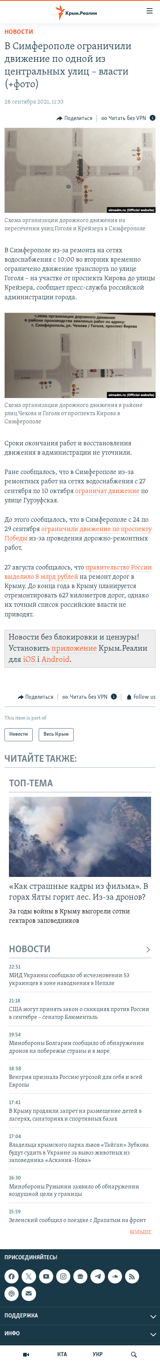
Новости (18, 32)
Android (55, 660)
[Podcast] (11, 1294)
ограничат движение (107, 491)
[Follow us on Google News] (80, 1276)
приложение (74, 649)
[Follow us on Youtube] (46, 1276)
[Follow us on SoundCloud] (115, 1276)
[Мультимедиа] (26, 1354)
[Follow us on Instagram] (63, 1276)
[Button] (74, 118)
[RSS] (132, 1276)
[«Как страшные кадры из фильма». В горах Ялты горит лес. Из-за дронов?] (80, 837)
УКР (98, 1355)
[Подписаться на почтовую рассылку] (29, 1294)
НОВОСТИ (30, 950)
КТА (62, 1355)
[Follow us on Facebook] (11, 1276)
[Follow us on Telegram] (97, 1276)
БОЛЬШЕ (140, 1232)
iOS (29, 660)
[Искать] (134, 1354)
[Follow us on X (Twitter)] (29, 1276)
